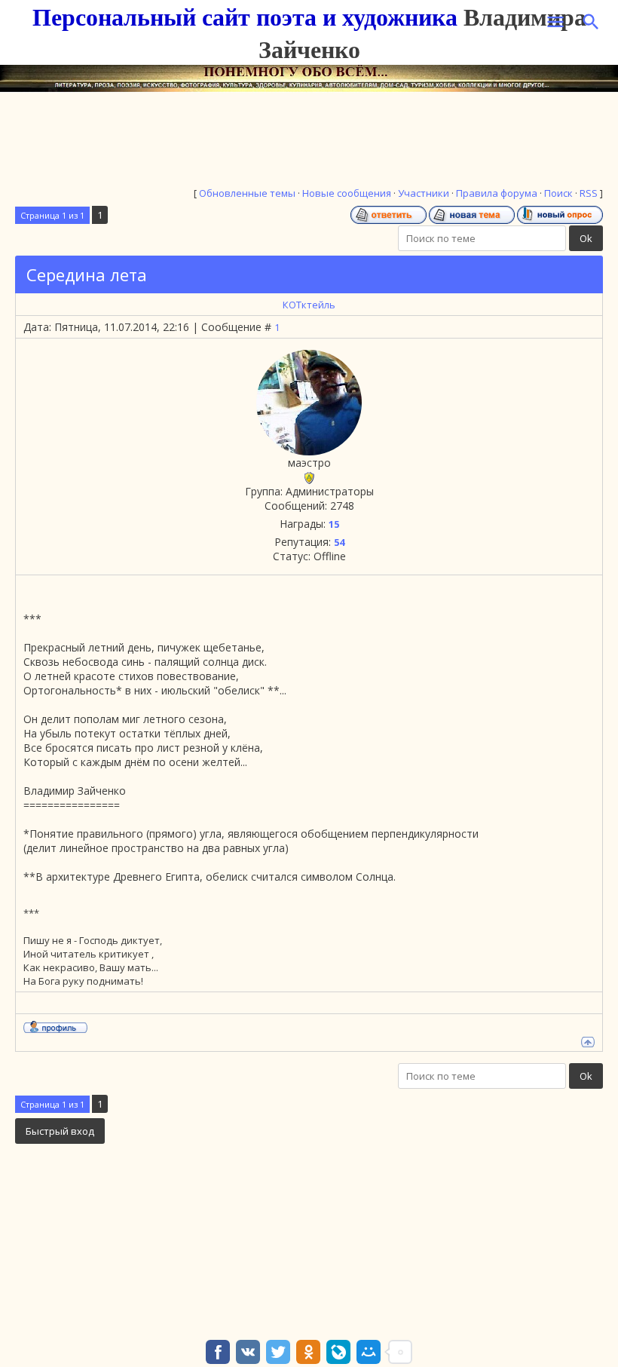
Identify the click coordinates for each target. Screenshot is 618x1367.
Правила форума (496, 193)
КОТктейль (309, 304)
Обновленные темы (247, 193)
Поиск (558, 193)
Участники (423, 193)
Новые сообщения (346, 193)
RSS (589, 193)
